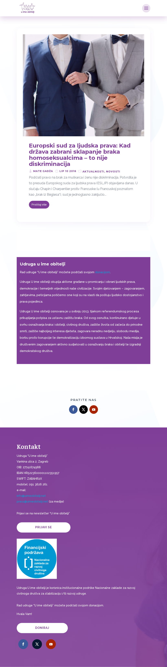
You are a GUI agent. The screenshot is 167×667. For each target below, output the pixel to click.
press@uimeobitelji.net (32, 501)
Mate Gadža (43, 171)
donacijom (102, 272)
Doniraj (42, 627)
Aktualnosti (93, 171)
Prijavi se (43, 527)
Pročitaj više (39, 204)
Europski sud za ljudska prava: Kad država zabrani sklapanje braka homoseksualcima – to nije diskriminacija (80, 154)
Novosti (113, 171)
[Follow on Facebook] (73, 409)
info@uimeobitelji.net (31, 495)
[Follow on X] (83, 409)
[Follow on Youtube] (93, 409)
